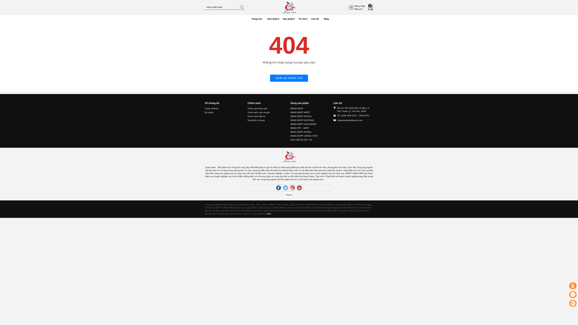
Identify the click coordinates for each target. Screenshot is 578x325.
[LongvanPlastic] (289, 7)
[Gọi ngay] (572, 286)
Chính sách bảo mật (257, 108)
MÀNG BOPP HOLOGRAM (303, 124)
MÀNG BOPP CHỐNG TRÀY (304, 136)
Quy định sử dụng (256, 120)
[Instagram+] (292, 188)
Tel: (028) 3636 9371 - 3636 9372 (353, 115)
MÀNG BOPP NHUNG (301, 132)
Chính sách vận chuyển (259, 112)
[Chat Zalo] (572, 303)
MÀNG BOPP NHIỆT (300, 112)
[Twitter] (285, 188)
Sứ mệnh (209, 112)
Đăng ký (358, 9)
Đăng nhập (359, 6)
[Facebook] (278, 188)
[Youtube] (299, 188)
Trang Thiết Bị (211, 108)
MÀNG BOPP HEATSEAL (302, 120)
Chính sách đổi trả (256, 116)
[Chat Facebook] (572, 294)
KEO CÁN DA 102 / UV (301, 140)
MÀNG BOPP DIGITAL (301, 116)
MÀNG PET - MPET (300, 128)
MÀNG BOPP (297, 108)
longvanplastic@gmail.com (350, 120)
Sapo (268, 213)
